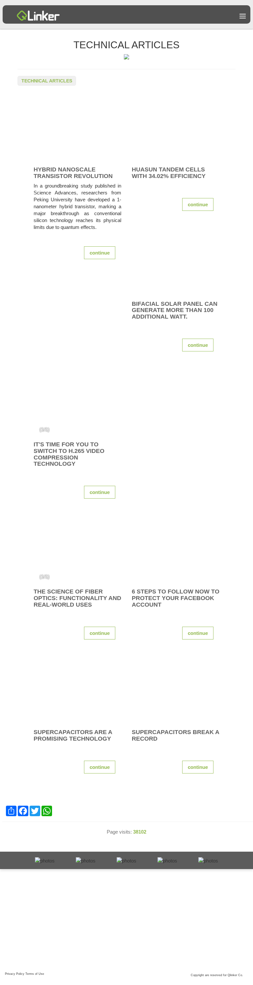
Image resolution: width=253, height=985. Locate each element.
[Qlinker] (38, 13)
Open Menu (242, 16)
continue (100, 253)
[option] (77, 403)
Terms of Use (34, 973)
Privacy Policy (14, 973)
